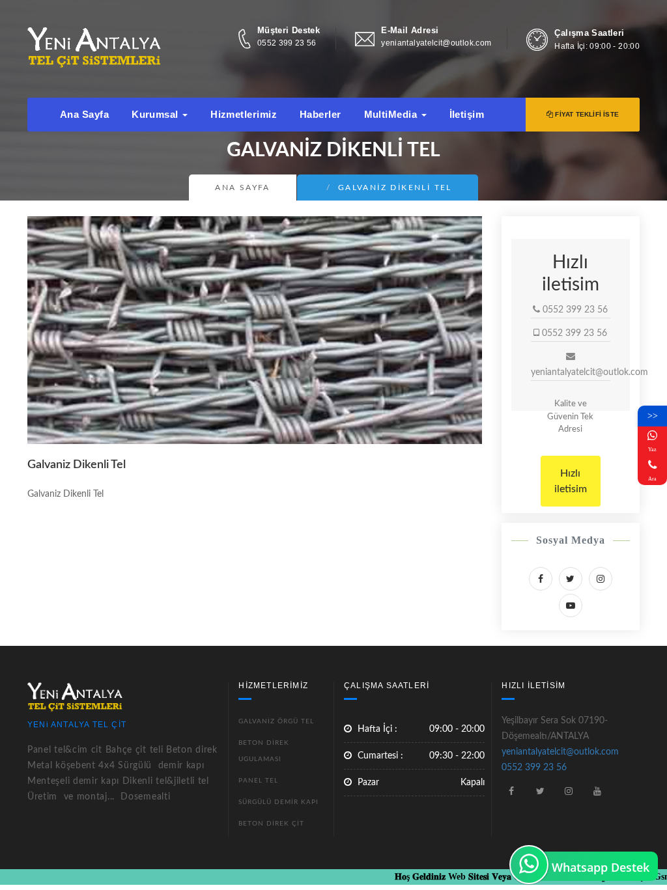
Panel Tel (258, 780)
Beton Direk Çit (271, 823)
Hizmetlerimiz (243, 114)
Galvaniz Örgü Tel (276, 721)
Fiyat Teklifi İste (586, 114)
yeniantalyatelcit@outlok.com (436, 43)
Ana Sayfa (84, 114)
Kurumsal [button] (156, 114)
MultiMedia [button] (392, 114)
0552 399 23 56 (287, 43)
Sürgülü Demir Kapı (278, 802)
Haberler (320, 114)
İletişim (467, 114)
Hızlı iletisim (570, 481)
